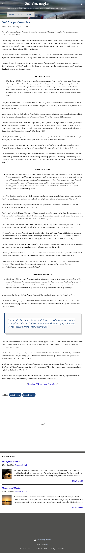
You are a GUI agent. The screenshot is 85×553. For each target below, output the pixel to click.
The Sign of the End (10, 461)
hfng (47, 544)
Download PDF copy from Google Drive (42, 384)
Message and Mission (11, 488)
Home (11, 14)
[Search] (82, 4)
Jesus (20, 14)
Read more (77, 481)
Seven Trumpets (29, 395)
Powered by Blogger (43, 539)
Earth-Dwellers (15, 395)
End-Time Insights (37, 4)
